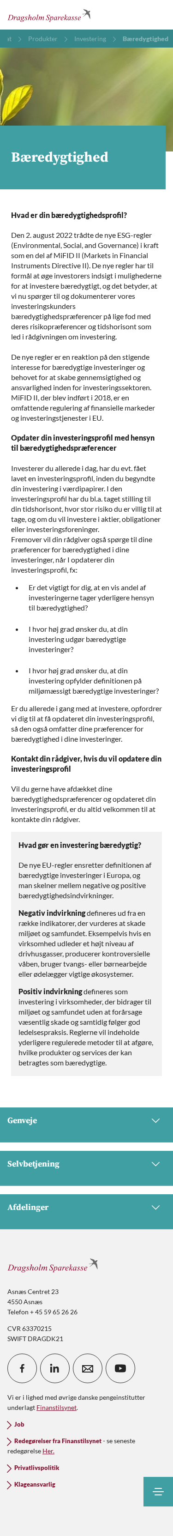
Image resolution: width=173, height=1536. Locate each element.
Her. (48, 1451)
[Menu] (158, 1491)
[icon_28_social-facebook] (22, 1368)
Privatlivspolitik (36, 1467)
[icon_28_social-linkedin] (55, 1368)
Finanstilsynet (56, 1407)
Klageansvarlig (34, 1484)
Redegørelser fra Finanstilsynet (57, 1441)
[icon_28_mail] (87, 1368)
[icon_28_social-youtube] (120, 1368)
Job (19, 1424)
